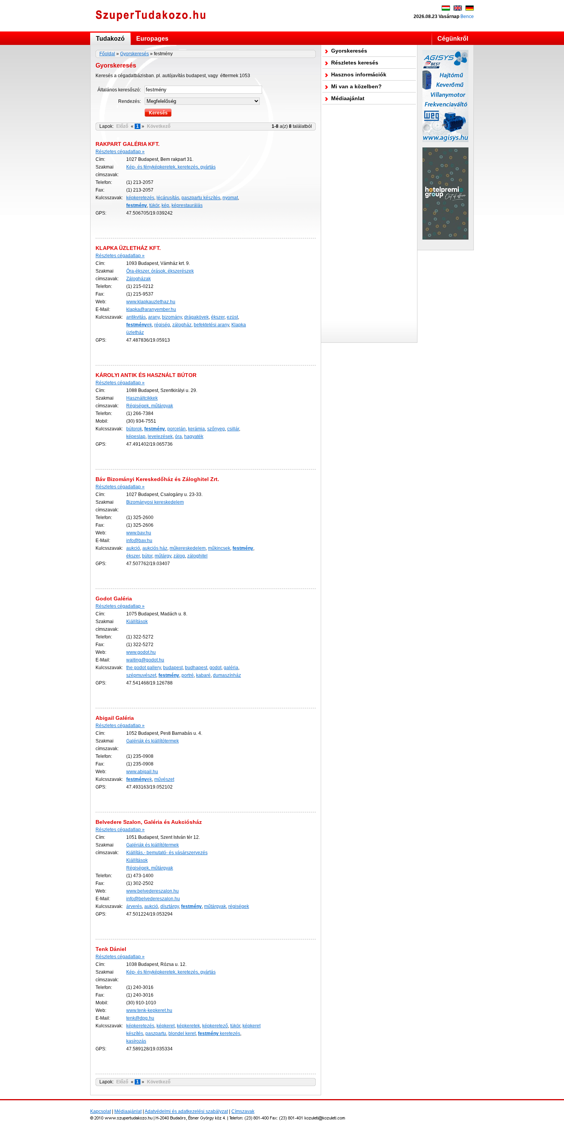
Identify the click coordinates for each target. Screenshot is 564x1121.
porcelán (176, 429)
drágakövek (196, 317)
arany (154, 317)
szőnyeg (216, 429)
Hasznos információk (358, 74)
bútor (147, 556)
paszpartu (155, 1033)
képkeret (166, 1025)
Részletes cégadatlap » (120, 151)
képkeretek (188, 1025)
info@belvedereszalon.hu (153, 898)
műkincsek (219, 548)
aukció (133, 548)
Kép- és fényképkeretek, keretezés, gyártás (171, 167)
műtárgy (163, 556)
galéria (231, 667)
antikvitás (136, 317)
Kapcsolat (100, 1111)
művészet (164, 779)
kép (165, 205)
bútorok (134, 429)
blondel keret (182, 1033)
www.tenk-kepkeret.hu (149, 1010)
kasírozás (136, 1041)
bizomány (172, 317)
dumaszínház (227, 675)
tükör (154, 205)
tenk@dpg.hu (140, 1018)
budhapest (196, 667)
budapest (173, 667)
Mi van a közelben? (356, 86)
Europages (152, 38)
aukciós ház (154, 548)
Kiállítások (137, 621)
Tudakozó (110, 38)
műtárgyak (215, 906)
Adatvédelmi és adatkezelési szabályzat (186, 1111)
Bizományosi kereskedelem (155, 502)
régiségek (238, 906)
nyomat (230, 197)
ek (139, 324)
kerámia (196, 429)
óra (178, 436)
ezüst (232, 317)
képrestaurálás (187, 205)
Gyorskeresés (134, 53)
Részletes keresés (354, 63)
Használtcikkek (142, 398)
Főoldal (107, 53)
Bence (467, 16)
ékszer (217, 317)
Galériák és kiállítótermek (152, 741)
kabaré (203, 675)
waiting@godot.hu (145, 660)
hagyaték (193, 436)
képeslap (135, 436)
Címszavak (242, 1111)
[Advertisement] (369, 223)
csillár (233, 429)
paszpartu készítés (200, 197)
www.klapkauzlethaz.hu (150, 301)
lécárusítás (168, 197)
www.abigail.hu (142, 771)
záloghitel (197, 556)
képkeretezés (140, 197)
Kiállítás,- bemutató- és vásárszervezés (167, 852)
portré (187, 675)
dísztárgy (169, 906)
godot (215, 667)
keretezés (219, 1033)
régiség (162, 324)
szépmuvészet (141, 675)
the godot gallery (143, 667)
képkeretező (215, 1025)
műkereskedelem (188, 548)
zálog (179, 556)
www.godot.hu (141, 652)
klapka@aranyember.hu (151, 309)
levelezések (160, 436)
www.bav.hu (138, 533)
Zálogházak (138, 278)
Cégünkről (452, 38)
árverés (134, 906)
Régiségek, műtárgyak (149, 405)
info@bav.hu (139, 540)
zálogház (181, 324)
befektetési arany (211, 324)
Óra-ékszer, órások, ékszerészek (160, 271)
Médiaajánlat (347, 98)
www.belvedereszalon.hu (152, 891)
